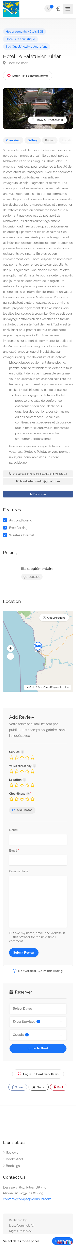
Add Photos (24, 810)
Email (14, 850)
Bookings (13, 1166)
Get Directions (56, 617)
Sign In (58, 8)
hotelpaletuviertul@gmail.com (40, 481)
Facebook (39, 494)
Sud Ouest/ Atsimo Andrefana (26, 46)
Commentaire (19, 871)
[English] (59, 1242)
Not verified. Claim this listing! (40, 971)
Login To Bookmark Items (41, 1074)
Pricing (50, 140)
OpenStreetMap (47, 687)
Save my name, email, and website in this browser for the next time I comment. (37, 937)
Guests (20, 1035)
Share (19, 1087)
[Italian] (70, 1242)
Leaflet (30, 687)
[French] (65, 1242)
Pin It (60, 1087)
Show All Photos (46, 120)
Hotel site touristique (20, 39)
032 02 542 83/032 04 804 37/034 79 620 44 (39, 473)
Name (14, 830)
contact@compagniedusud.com (27, 1199)
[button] (10, 648)
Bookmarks (14, 1159)
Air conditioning (20, 520)
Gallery (33, 140)
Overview (13, 140)
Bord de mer (17, 63)
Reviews (12, 1152)
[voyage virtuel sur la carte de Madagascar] (11, 9)
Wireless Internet (21, 535)
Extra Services (26, 1022)
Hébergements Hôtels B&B (24, 31)
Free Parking (18, 528)
